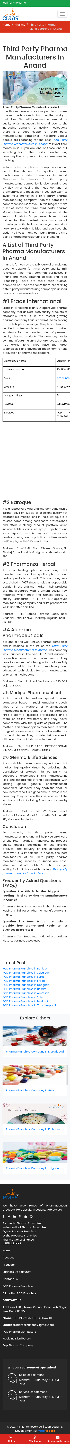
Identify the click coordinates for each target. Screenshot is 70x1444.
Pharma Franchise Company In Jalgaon (32, 1168)
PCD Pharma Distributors (19, 1332)
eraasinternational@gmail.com (33, 1325)
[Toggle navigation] (62, 14)
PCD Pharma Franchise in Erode (24, 981)
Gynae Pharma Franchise (20, 1231)
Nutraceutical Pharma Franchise (24, 1227)
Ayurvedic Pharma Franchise (22, 1223)
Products (9, 1265)
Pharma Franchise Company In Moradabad (35, 1052)
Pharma (20, 25)
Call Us (11, 1441)
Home (7, 25)
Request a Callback (58, 1441)
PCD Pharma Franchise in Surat (23, 977)
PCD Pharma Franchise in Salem (24, 997)
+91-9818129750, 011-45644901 (32, 1318)
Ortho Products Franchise (20, 1236)
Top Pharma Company (18, 1345)
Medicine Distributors (17, 1339)
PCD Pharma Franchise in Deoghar (26, 985)
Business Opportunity (17, 1272)
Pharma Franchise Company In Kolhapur (33, 1129)
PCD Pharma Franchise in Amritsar (26, 993)
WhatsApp (35, 1441)
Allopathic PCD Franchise (19, 1293)
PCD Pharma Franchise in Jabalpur (26, 973)
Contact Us (10, 1279)
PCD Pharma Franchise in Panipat (25, 969)
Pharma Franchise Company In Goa (30, 1090)
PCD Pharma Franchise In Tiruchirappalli (29, 1005)
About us (8, 1258)
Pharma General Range (18, 1240)
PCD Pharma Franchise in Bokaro (25, 989)
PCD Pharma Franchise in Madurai (25, 1001)
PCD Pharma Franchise (18, 1286)
